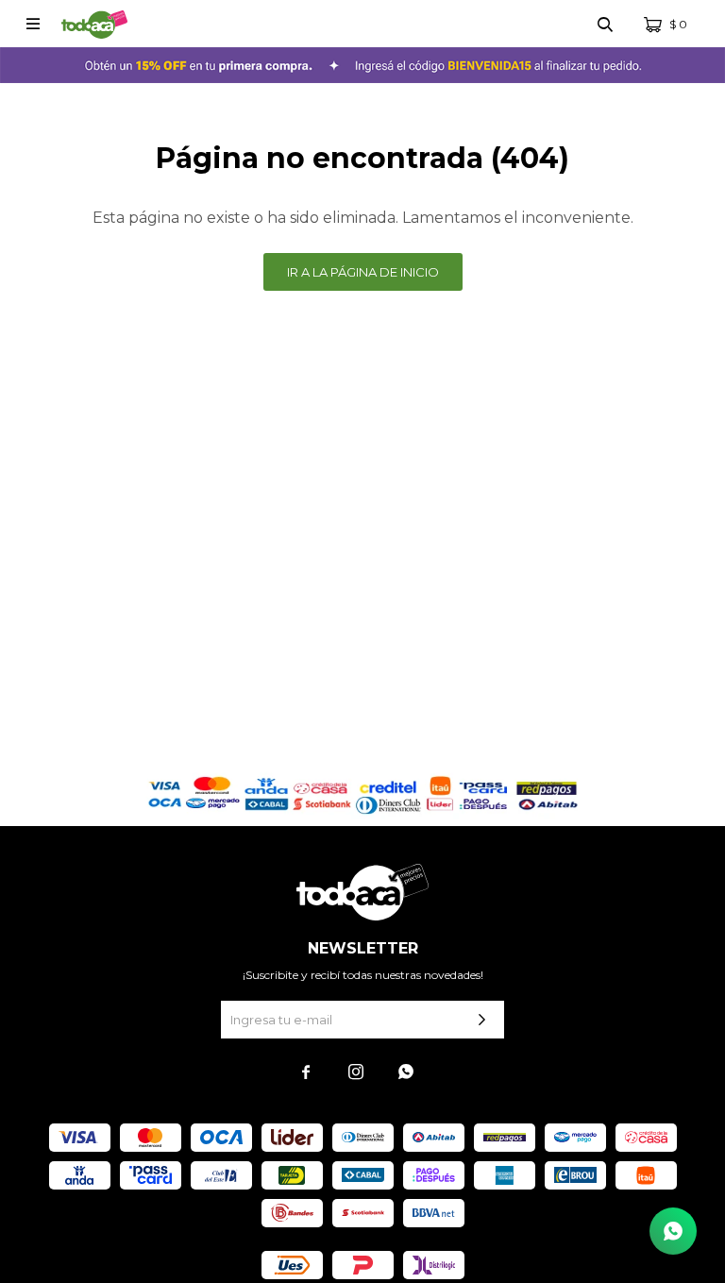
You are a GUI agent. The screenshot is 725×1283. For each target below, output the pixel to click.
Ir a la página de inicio (363, 271)
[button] (605, 23)
